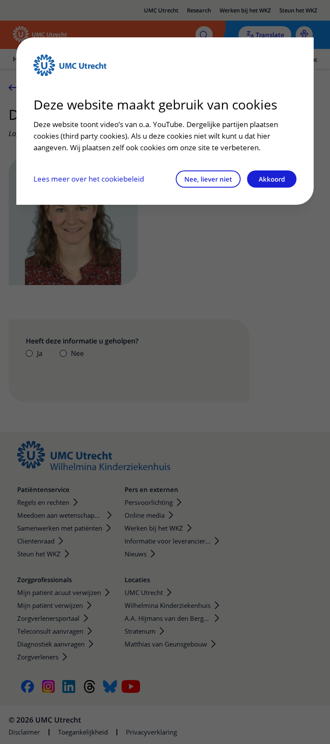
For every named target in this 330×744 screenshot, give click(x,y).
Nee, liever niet (208, 179)
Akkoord (272, 179)
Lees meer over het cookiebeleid (89, 179)
